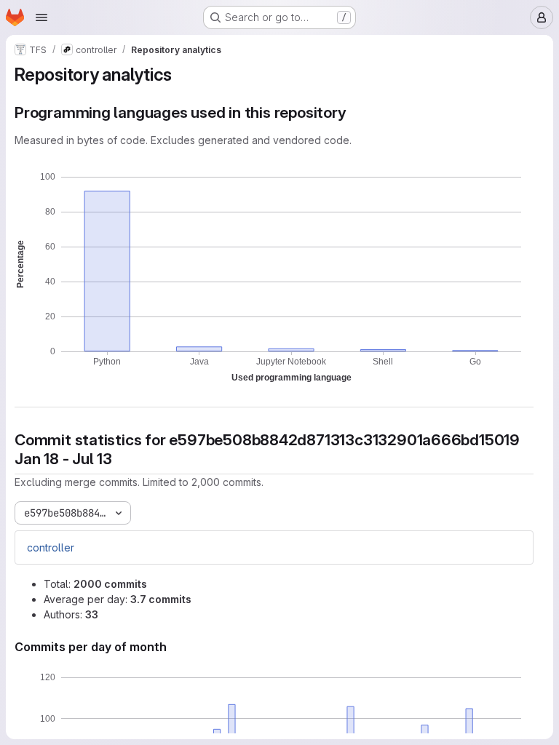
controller (50, 547)
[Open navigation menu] (41, 17)
